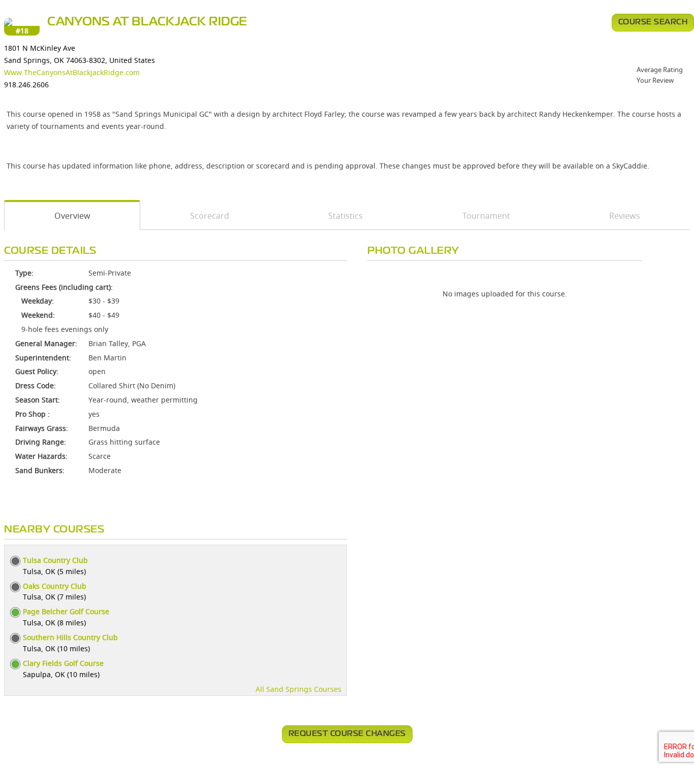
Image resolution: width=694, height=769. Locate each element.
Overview (72, 215)
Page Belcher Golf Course (66, 611)
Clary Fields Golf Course (63, 663)
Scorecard (209, 215)
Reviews (624, 215)
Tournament (486, 215)
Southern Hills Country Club (70, 637)
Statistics (345, 215)
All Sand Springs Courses (298, 689)
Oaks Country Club (54, 586)
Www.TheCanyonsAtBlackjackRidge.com (72, 72)
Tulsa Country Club (55, 560)
